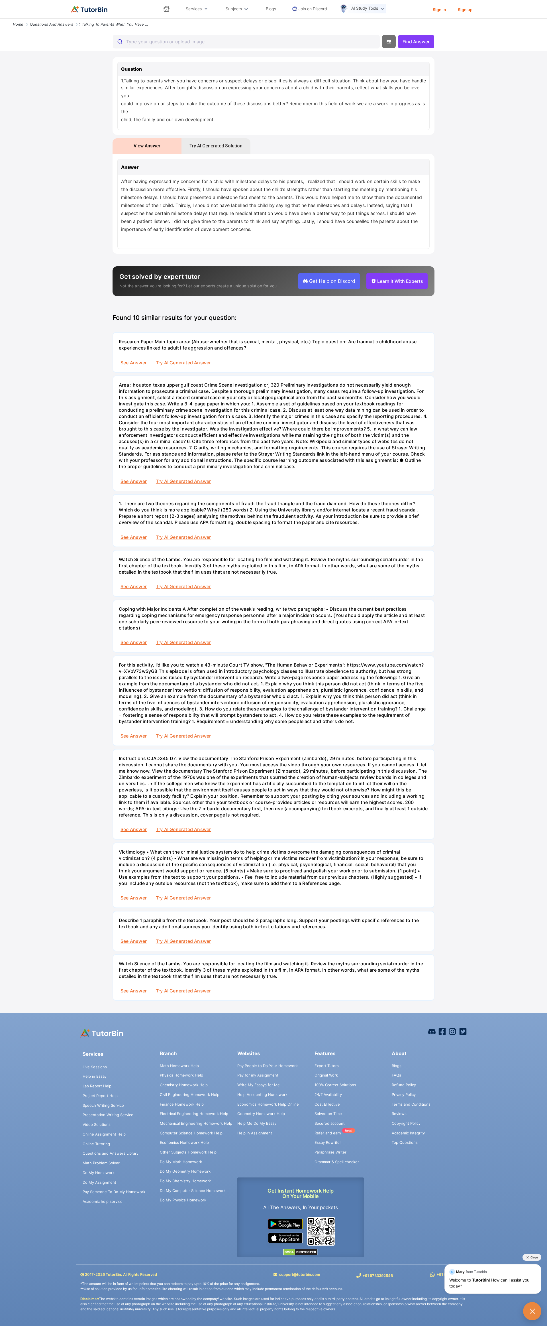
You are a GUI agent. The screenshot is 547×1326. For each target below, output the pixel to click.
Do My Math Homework (181, 1162)
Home (18, 24)
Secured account (330, 1123)
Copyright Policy (406, 1123)
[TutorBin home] (89, 9)
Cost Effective (327, 1104)
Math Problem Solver (101, 1163)
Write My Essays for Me (258, 1085)
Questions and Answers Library (110, 1153)
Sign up (465, 9)
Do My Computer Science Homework (193, 1190)
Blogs (396, 1065)
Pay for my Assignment (257, 1075)
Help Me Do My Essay (256, 1123)
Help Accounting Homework (262, 1094)
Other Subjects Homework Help (188, 1152)
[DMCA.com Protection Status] (300, 1252)
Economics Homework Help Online (268, 1104)
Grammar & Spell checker (337, 1162)
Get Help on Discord (332, 281)
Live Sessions (95, 1067)
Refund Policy (404, 1085)
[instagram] (452, 1031)
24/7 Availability (328, 1094)
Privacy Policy (404, 1094)
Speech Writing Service (103, 1105)
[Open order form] (2, 19)
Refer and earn (328, 1133)
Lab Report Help (97, 1086)
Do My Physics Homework (183, 1200)
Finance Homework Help (182, 1104)
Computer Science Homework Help (191, 1133)
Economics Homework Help (184, 1142)
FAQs (396, 1075)
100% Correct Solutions (335, 1085)
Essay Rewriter (328, 1142)
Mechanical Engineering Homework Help (196, 1123)
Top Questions (405, 1142)
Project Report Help (100, 1095)
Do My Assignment (99, 1182)
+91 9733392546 (377, 1275)
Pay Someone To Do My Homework (114, 1191)
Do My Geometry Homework (185, 1171)
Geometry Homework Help (261, 1113)
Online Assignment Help (104, 1134)
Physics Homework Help (181, 1075)
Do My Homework (99, 1172)
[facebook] (432, 1031)
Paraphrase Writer (330, 1152)
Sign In (439, 9)
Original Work (326, 1075)
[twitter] (463, 1031)
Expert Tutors (327, 1065)
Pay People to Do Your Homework (267, 1065)
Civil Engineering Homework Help (189, 1094)
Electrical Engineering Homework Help (194, 1113)
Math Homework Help (179, 1065)
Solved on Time (328, 1113)
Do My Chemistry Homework (185, 1181)
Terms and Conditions (411, 1104)
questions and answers (51, 24)
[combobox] (246, 41)
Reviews (399, 1113)
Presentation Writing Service (108, 1114)
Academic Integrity (408, 1133)
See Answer (134, 362)
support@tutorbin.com (299, 1274)
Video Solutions (97, 1124)
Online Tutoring (96, 1144)
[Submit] (119, 41)
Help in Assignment (254, 1133)
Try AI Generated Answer (183, 362)
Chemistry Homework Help (184, 1085)
